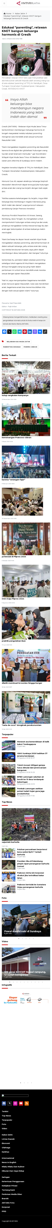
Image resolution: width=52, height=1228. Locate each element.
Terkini (5, 1111)
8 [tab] (35, 982)
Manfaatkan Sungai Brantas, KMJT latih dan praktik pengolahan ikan (23, 639)
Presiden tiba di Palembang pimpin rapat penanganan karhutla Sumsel (33, 863)
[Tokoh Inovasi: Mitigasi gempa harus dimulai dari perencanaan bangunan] (8, 769)
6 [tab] (28, 982)
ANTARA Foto (8, 1203)
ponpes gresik (30, 347)
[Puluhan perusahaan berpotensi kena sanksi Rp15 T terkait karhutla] (8, 853)
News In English (9, 1162)
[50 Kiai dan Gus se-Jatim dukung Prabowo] (22, 501)
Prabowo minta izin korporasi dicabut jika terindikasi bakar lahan (30, 875)
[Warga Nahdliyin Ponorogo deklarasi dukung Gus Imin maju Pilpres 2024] (26, 581)
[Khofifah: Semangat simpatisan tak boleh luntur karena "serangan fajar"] (26, 462)
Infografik (7, 985)
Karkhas (5, 1152)
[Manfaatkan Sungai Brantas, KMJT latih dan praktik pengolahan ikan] (26, 623)
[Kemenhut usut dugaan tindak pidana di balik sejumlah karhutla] (26, 824)
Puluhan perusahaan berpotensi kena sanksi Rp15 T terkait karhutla (32, 852)
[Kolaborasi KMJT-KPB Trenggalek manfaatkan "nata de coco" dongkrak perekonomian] (26, 707)
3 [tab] (26, 938)
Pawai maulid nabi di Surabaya (22, 931)
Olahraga (6, 1148)
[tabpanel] (26, 920)
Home (9, 13)
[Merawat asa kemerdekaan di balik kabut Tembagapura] (8, 745)
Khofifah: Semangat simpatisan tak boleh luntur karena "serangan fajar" (25, 478)
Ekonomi (6, 1143)
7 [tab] (31, 982)
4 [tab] (29, 938)
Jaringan (6, 1177)
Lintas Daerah (8, 1139)
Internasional (8, 1158)
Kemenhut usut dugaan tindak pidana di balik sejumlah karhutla (24, 840)
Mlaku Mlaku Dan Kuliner (13, 1167)
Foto (4, 898)
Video (5, 941)
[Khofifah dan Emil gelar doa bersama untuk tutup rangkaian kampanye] (26, 377)
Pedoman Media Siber (12, 1194)
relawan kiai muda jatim (18, 342)
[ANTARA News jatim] (28, 3)
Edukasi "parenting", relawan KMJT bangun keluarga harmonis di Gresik (22, 17)
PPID (4, 1211)
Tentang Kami (8, 1190)
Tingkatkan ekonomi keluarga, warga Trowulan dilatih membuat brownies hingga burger (25, 681)
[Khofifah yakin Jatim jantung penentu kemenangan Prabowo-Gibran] (26, 419)
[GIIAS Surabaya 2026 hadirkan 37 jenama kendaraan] (8, 757)
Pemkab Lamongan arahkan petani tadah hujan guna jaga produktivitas (30, 791)
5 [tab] (33, 938)
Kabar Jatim (20, 13)
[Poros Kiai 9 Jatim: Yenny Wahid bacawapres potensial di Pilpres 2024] (26, 539)
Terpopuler (7, 734)
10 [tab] (42, 982)
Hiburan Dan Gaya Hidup (13, 1171)
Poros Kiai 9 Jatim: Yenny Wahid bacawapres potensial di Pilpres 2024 (23, 555)
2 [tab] (22, 938)
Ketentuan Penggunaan (13, 1181)
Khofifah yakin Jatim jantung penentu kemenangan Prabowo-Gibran (20, 436)
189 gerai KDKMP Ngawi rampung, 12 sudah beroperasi (25, 973)
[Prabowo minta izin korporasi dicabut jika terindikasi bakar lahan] (8, 876)
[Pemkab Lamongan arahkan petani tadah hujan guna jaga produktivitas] (8, 792)
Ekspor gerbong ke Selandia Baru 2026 (24, 1074)
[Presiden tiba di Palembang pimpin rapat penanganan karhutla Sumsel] (8, 865)
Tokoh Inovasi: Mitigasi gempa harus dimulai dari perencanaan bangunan (31, 767)
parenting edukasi (12, 347)
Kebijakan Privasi (9, 1186)
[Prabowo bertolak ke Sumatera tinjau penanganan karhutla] (8, 888)
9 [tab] (38, 982)
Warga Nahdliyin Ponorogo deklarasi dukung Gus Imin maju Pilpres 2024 (26, 597)
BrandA (5, 1198)
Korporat (6, 1207)
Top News (7, 802)
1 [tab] (19, 938)
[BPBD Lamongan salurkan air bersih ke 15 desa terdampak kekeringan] (8, 780)
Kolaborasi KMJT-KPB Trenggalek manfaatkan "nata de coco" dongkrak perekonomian (24, 723)
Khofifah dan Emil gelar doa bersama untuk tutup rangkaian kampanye (23, 394)
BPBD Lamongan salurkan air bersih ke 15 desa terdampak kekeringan (30, 779)
